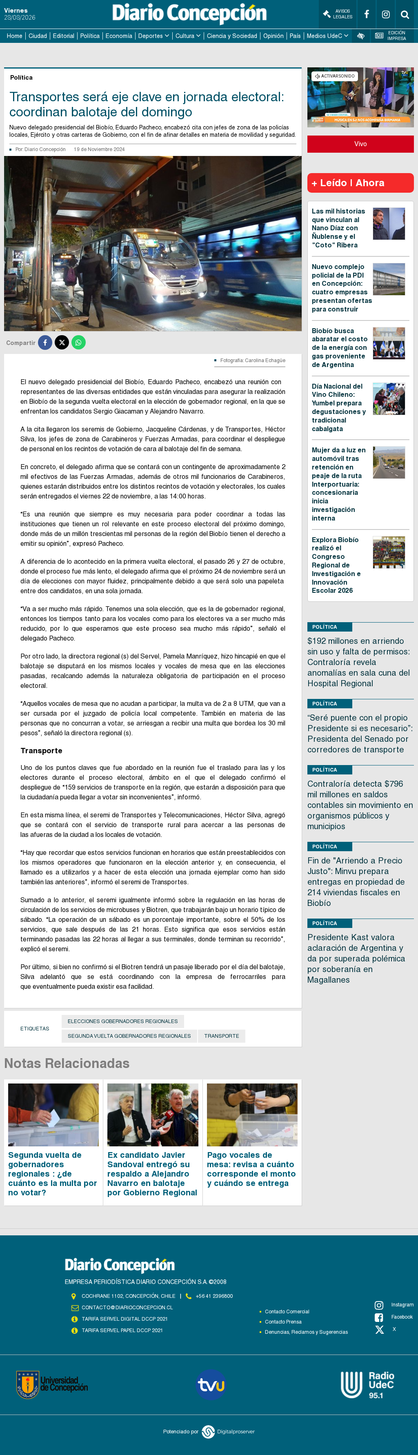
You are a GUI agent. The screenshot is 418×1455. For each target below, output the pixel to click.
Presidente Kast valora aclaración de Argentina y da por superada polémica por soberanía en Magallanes (356, 958)
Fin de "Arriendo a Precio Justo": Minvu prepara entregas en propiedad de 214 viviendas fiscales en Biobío (356, 882)
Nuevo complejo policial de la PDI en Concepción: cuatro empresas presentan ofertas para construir (342, 288)
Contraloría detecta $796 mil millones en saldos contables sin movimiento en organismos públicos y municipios (360, 805)
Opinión (273, 36)
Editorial (63, 36)
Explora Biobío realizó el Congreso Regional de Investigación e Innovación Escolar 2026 (336, 565)
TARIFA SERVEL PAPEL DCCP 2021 (122, 1330)
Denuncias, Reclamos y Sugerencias (306, 1332)
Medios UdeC (324, 36)
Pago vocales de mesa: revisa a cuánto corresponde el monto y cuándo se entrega (251, 1169)
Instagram (402, 1305)
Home (14, 36)
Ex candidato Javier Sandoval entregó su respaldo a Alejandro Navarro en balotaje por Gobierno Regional (152, 1173)
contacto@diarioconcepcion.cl (127, 1307)
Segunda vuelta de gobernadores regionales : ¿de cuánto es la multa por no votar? (52, 1173)
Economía (119, 36)
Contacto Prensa (283, 1322)
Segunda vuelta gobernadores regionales (129, 1036)
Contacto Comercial (287, 1312)
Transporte (221, 1036)
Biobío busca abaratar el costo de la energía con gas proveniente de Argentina (340, 348)
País (295, 36)
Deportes (150, 36)
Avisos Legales (342, 14)
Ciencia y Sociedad (232, 36)
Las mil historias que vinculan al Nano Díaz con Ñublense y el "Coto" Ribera (338, 228)
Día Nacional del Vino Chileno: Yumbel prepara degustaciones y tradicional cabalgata (339, 408)
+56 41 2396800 (214, 1296)
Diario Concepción (45, 149)
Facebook (402, 1317)
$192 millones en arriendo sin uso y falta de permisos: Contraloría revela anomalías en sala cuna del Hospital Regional (358, 662)
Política (90, 36)
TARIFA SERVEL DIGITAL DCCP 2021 (125, 1319)
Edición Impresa (396, 36)
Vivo (360, 144)
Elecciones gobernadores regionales (123, 1021)
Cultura (185, 36)
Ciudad (38, 36)
